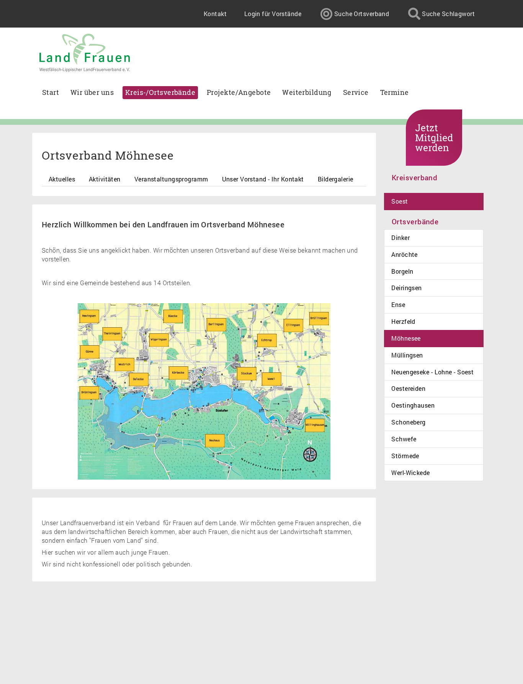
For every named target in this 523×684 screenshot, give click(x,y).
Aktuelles (62, 179)
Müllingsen (407, 355)
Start (50, 92)
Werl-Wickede (410, 473)
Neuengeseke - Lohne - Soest (432, 372)
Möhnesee (406, 338)
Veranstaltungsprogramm (171, 179)
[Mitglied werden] (434, 137)
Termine (394, 92)
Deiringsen (406, 288)
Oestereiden (408, 388)
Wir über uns (92, 92)
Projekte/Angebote (239, 92)
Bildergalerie (335, 179)
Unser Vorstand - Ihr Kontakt (263, 179)
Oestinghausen (413, 405)
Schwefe (403, 439)
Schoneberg (408, 422)
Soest (399, 201)
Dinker (400, 237)
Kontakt (215, 14)
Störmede (405, 456)
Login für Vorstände (272, 14)
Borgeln (402, 271)
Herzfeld (403, 321)
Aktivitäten (105, 179)
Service (356, 92)
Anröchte (404, 254)
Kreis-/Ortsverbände (160, 92)
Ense (398, 304)
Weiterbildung (307, 92)
